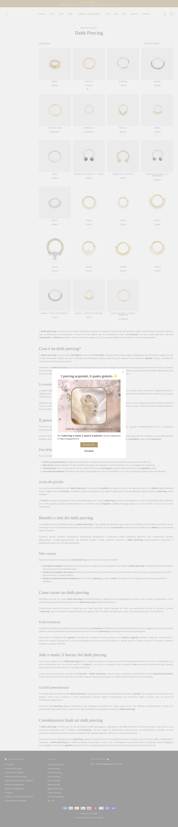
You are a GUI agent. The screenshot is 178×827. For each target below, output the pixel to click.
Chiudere (89, 451)
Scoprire (89, 445)
